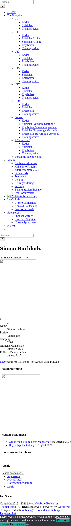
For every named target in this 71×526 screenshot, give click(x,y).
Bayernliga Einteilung (21, 445)
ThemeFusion (8, 506)
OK (59, 520)
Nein (66, 520)
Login (10, 486)
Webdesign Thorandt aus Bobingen (41, 510)
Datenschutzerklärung (19, 482)
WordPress (64, 506)
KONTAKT (14, 479)
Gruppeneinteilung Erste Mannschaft (30, 441)
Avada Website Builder (41, 503)
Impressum (13, 476)
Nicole (4, 361)
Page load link (8, 513)
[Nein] (27, 524)
